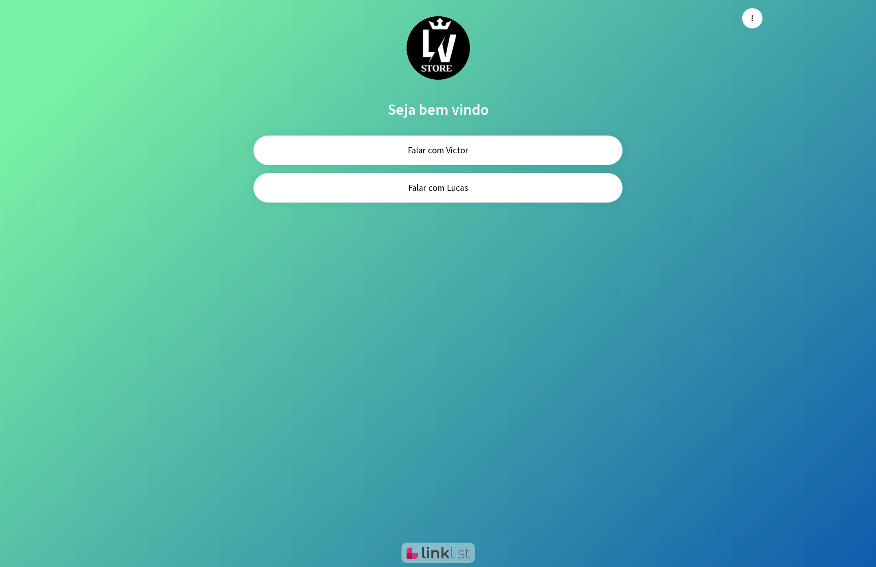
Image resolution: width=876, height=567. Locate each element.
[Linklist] (438, 553)
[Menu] (752, 18)
